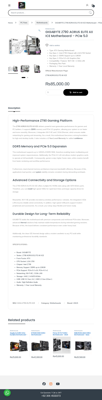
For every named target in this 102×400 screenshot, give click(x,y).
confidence (78, 138)
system (38, 172)
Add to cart (77, 92)
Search (90, 13)
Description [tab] (14, 108)
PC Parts (23, 23)
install (30, 189)
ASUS (75, 303)
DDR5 (33, 129)
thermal (23, 223)
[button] (39, 30)
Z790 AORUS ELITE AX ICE (56, 75)
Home (10, 23)
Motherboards (42, 23)
